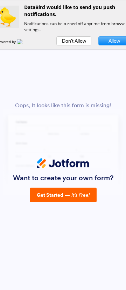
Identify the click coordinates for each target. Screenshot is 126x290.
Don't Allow (74, 41)
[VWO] (24, 41)
